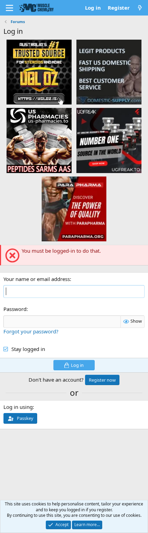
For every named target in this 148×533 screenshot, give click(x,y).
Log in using (18, 406)
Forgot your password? (31, 331)
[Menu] (9, 8)
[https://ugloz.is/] (39, 71)
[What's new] (140, 7)
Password (15, 308)
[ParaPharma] (74, 208)
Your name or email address (36, 278)
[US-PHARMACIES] (39, 140)
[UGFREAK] (108, 140)
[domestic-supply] (108, 71)
